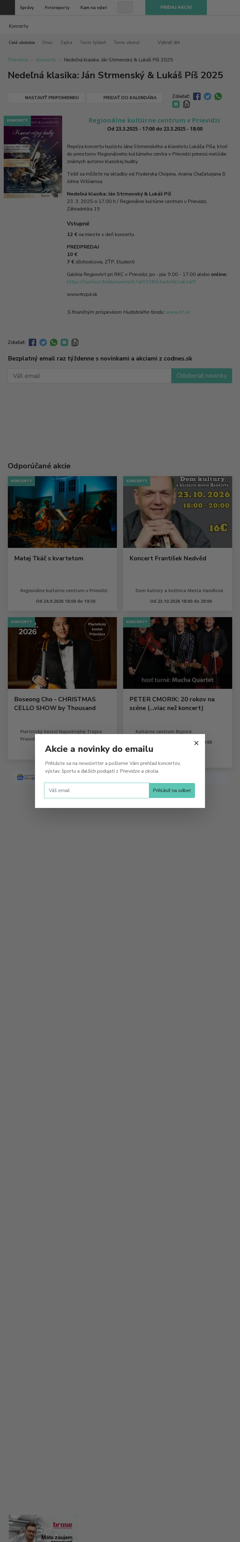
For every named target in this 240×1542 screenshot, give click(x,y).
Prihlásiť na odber (172, 790)
